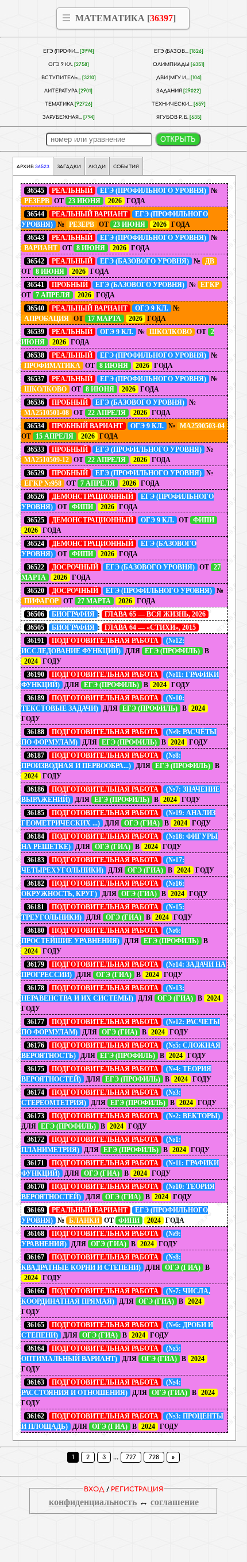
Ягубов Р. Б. (179, 117)
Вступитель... (68, 77)
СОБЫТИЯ (126, 166)
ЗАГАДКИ (69, 166)
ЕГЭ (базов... (178, 51)
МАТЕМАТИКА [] (125, 18)
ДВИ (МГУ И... (179, 77)
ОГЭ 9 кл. (68, 64)
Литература (68, 91)
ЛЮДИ (97, 166)
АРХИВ (33, 166)
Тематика (68, 104)
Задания (178, 91)
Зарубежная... (69, 117)
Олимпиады (178, 64)
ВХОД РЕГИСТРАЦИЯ (123, 1489)
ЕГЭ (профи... (68, 51)
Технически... (179, 104)
